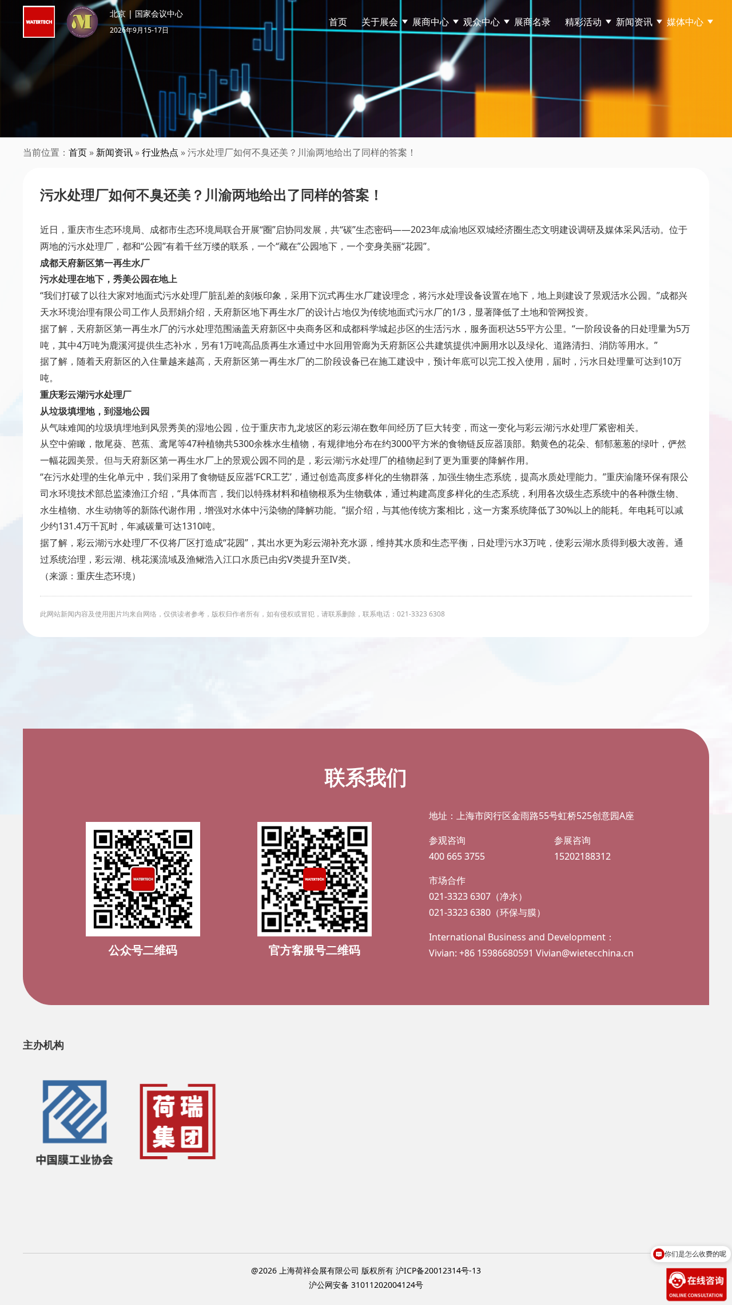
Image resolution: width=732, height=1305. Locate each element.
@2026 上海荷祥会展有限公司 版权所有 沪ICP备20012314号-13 (366, 1270)
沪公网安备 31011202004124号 (366, 1284)
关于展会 (379, 21)
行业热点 (160, 152)
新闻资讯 (114, 152)
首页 (338, 21)
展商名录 (532, 21)
